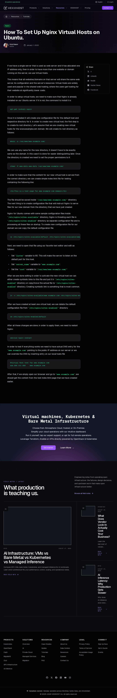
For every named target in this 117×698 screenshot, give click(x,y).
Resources (60, 8)
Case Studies (46, 644)
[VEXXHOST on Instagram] (70, 678)
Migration (26, 660)
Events (100, 652)
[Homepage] (14, 8)
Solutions (46, 8)
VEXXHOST (74, 8)
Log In (111, 2)
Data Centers (65, 648)
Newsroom (64, 652)
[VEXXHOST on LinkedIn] (61, 678)
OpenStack (8, 648)
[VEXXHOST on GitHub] (47, 678)
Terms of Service (85, 648)
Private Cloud (27, 652)
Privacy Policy (84, 644)
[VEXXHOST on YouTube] (65, 678)
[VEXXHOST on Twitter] (52, 678)
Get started (48, 448)
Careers (63, 656)
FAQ (43, 660)
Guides (44, 648)
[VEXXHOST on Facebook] (56, 678)
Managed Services (29, 656)
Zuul (5, 660)
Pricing (87, 8)
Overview (26, 644)
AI (23, 648)
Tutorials (26, 17)
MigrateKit (7, 656)
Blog (43, 656)
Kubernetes (8, 644)
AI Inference (8, 669)
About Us (63, 644)
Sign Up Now (103, 644)
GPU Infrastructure (10, 665)
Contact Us (107, 8)
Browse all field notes (82, 493)
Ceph (6, 652)
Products (33, 8)
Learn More (67, 447)
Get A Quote (102, 648)
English (100, 2)
